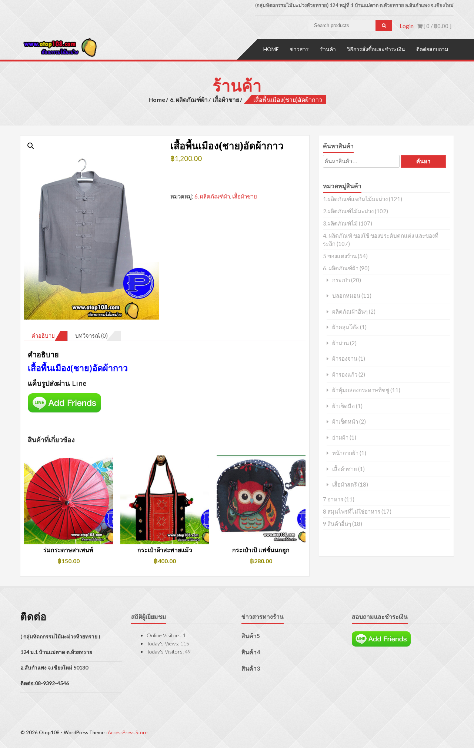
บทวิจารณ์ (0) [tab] (91, 335)
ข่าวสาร (299, 49)
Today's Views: (163, 643)
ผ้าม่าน (340, 343)
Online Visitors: (165, 635)
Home (271, 49)
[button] (30, 146)
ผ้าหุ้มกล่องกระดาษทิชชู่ (360, 390)
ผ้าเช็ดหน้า (345, 421)
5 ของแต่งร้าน (340, 256)
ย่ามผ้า (340, 437)
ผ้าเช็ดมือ (343, 406)
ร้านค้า (328, 49)
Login (407, 26)
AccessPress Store (127, 732)
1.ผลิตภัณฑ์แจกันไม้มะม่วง (355, 199)
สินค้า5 (250, 635)
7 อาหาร (333, 499)
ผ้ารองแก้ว (344, 374)
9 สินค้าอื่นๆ (337, 523)
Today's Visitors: (166, 651)
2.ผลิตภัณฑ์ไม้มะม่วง (348, 211)
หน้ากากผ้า (345, 453)
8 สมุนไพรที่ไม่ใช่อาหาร (351, 511)
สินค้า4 (250, 651)
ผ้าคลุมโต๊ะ (345, 327)
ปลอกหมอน (346, 295)
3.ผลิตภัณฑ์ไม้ (340, 223)
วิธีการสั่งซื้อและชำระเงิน (376, 49)
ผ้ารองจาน (344, 358)
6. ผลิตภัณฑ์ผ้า (189, 99)
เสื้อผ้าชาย (226, 99)
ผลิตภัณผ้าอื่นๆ (350, 311)
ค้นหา (423, 161)
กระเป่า (341, 280)
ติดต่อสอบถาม (432, 49)
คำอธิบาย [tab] (43, 335)
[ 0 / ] (437, 26)
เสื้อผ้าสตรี (344, 484)
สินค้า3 (250, 668)
